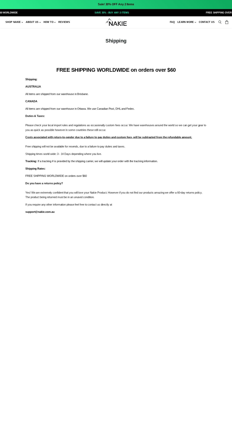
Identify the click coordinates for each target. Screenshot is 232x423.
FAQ (172, 22)
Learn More (186, 22)
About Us (32, 22)
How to (49, 22)
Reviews (64, 22)
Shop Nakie (13, 22)
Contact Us (207, 22)
